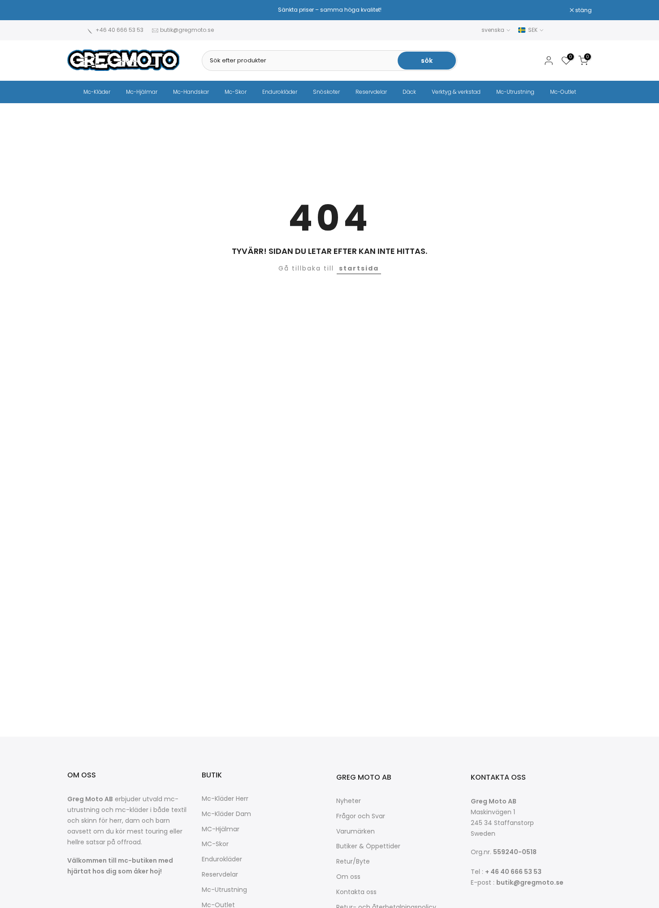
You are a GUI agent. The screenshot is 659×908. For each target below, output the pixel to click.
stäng (80, 10)
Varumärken (355, 831)
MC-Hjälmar (220, 829)
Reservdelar (371, 92)
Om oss (348, 877)
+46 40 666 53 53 (119, 30)
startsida (359, 268)
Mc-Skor (236, 92)
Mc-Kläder (96, 92)
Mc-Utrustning (515, 92)
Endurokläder (279, 92)
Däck (409, 92)
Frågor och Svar (360, 816)
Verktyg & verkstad (456, 92)
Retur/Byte (353, 861)
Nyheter (348, 801)
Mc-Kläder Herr (225, 798)
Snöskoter (326, 92)
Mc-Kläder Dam (226, 814)
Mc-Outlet (563, 92)
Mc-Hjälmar (141, 92)
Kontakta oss (356, 892)
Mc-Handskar (191, 92)
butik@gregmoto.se (187, 30)
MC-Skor (215, 844)
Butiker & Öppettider (368, 846)
